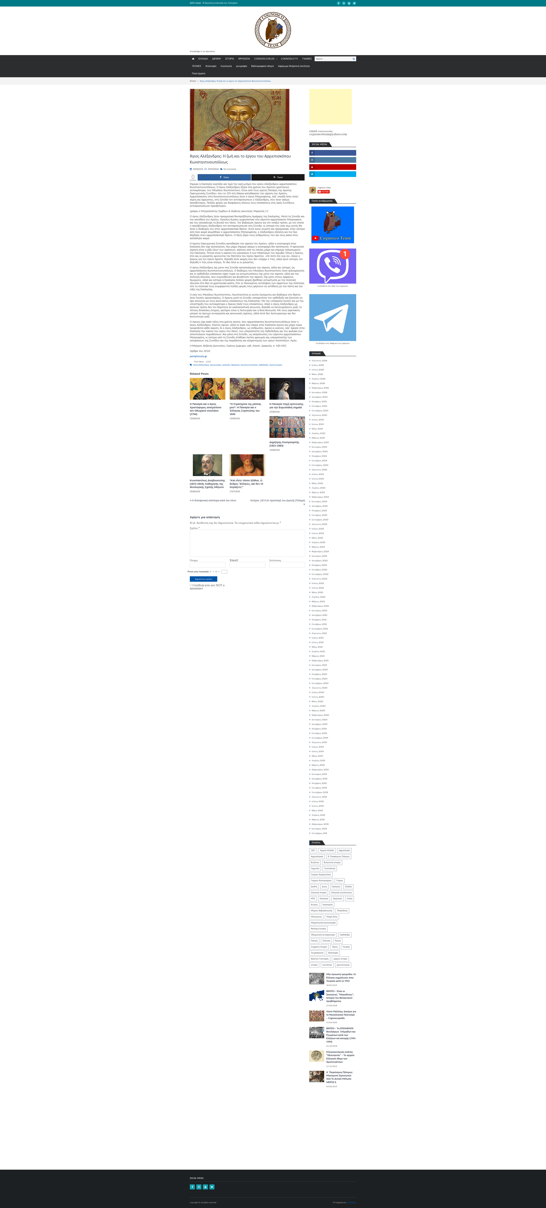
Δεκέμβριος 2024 (320, 451)
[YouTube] (349, 3)
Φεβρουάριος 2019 (320, 769)
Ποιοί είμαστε (198, 73)
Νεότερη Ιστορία (318, 929)
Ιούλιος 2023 (318, 528)
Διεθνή (314, 887)
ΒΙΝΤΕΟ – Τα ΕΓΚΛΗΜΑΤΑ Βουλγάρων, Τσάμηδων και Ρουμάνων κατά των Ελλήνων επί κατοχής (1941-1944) (341, 1035)
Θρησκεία (337, 899)
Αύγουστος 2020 (319, 688)
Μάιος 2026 (317, 374)
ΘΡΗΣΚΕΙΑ (244, 59)
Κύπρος (314, 905)
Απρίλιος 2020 (318, 706)
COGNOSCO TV (289, 59)
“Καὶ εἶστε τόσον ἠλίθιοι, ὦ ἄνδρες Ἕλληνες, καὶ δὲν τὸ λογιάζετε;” (246, 484)
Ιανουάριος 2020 (319, 719)
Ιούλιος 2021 (318, 638)
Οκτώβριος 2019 (319, 733)
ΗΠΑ (313, 899)
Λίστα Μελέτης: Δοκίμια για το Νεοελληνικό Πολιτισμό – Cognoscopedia (341, 1015)
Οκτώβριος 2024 (319, 460)
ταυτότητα (327, 965)
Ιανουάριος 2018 (319, 828)
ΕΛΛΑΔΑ (203, 59)
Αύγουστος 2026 (319, 360)
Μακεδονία (342, 911)
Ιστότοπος (275, 560)
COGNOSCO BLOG (264, 59)
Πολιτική (326, 941)
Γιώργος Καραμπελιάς (321, 875)
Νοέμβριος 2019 (319, 728)
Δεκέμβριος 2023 (320, 506)
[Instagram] (344, 3)
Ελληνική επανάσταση (341, 893)
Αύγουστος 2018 (319, 797)
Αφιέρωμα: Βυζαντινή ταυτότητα (294, 66)
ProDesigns (351, 1203)
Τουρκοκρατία (317, 953)
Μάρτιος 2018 (318, 819)
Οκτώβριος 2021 (319, 624)
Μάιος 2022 (317, 592)
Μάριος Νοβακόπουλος (321, 911)
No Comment (230, 169)
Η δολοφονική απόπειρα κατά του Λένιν (214, 500)
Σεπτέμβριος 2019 (320, 738)
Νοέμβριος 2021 (319, 619)
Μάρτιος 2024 (318, 492)
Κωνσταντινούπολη (249, 365)
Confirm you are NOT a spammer (207, 587)
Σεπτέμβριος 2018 (320, 792)
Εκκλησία (336, 887)
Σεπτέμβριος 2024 (320, 465)
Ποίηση (314, 941)
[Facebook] (338, 3)
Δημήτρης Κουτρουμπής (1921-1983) (284, 444)
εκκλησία (226, 365)
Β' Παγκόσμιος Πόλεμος (339, 857)
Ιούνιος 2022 (318, 588)
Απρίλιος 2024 (318, 488)
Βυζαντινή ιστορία (332, 862)
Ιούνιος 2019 (318, 751)
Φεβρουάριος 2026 (320, 388)
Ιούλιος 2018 (318, 801)
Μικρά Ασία (331, 917)
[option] (246, 3)
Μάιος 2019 (317, 756)
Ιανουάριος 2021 (319, 665)
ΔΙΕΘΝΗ (216, 59)
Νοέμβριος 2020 (319, 674)
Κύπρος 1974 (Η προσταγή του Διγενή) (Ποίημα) (277, 500)
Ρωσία (338, 941)
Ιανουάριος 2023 (319, 556)
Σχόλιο (195, 528)
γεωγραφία (241, 66)
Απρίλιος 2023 (318, 542)
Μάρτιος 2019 (318, 765)
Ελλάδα (348, 887)
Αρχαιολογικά (317, 857)
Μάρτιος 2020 (318, 710)
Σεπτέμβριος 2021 (320, 628)
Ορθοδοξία (263, 365)
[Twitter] (354, 3)
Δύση (324, 887)
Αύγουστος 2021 (319, 633)
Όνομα (193, 560)
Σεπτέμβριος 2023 (320, 519)
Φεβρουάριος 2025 (320, 442)
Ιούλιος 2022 (318, 583)
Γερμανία (315, 868)
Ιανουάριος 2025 (319, 447)
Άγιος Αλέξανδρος (201, 365)
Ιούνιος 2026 (318, 369)
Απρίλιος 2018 (318, 815)
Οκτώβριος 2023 (319, 515)
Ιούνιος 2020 (318, 697)
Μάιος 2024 (317, 483)
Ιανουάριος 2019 (319, 774)
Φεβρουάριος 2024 (320, 497)
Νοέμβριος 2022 (319, 565)
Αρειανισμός (215, 365)
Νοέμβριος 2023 (319, 510)
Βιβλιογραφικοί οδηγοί (262, 66)
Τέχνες (335, 947)
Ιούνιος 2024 (318, 478)
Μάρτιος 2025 (318, 438)
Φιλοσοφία (210, 66)
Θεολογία (324, 899)
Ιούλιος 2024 (318, 474)
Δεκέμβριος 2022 (320, 560)
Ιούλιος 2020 (318, 692)
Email (234, 560)
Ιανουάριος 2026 (319, 392)
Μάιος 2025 (317, 428)
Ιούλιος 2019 (318, 747)
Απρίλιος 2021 (318, 651)
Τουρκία (346, 947)
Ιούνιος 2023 (318, 533)
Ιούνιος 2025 (318, 424)
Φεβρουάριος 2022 (320, 606)
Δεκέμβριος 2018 (319, 778)
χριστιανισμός (343, 965)
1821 (313, 850)
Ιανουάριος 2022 (319, 610)
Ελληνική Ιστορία (318, 893)
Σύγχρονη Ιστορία (319, 947)
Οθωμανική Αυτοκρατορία (323, 935)
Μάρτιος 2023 (318, 547)
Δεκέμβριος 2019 (319, 724)
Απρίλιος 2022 (318, 597)
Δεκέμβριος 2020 (320, 669)
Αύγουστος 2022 (319, 578)
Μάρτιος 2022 (318, 601)
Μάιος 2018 (317, 810)
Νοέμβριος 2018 (319, 783)
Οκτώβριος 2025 (319, 406)
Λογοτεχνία (226, 66)
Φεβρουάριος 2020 (320, 715)
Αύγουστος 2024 (319, 469)
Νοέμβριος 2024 (319, 456)
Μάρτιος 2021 (318, 656)
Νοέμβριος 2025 (319, 401)
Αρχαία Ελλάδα (327, 850)
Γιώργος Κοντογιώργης (321, 881)
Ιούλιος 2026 (318, 365)
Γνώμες (339, 881)
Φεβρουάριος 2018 (320, 824)
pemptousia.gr (198, 356)
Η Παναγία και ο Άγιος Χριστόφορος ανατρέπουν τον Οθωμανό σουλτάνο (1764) (205, 409)
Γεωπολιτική (329, 868)
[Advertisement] (330, 106)
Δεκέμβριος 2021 (319, 615)
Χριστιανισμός (275, 365)
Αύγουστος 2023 (319, 524)
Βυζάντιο (315, 862)
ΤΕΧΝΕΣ (196, 66)
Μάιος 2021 (317, 647)
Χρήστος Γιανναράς (320, 959)
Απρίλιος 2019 (318, 760)
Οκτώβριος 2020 (319, 678)
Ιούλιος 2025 (318, 419)
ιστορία (314, 965)
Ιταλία (349, 899)
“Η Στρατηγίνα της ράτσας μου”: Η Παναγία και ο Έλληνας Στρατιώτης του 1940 (245, 409)
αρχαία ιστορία (340, 959)
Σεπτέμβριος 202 (319, 833)
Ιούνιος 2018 (318, 806)
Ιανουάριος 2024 (319, 501)
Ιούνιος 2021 (318, 642)
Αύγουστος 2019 (319, 742)
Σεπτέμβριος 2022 (320, 574)
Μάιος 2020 (317, 701)
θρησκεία (235, 365)
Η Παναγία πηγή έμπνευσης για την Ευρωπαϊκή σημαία (286, 406)
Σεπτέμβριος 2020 (320, 683)
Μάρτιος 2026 (318, 383)
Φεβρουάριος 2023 (320, 551)
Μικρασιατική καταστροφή (323, 923)
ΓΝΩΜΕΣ (307, 59)
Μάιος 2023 (317, 538)
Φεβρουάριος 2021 (320, 660)
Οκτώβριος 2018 (319, 787)
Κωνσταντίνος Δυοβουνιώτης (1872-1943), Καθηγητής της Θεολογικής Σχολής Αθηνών (207, 484)
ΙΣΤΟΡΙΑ (229, 59)
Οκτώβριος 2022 (319, 569)
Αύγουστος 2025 (319, 415)
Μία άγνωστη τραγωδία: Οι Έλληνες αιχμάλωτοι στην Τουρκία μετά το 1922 (341, 977)
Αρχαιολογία (344, 850)
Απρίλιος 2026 (318, 378)
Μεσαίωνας (316, 917)
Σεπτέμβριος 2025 (320, 410)
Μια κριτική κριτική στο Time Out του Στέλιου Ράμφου (229, 3)
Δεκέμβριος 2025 (320, 397)
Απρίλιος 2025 (318, 433)
